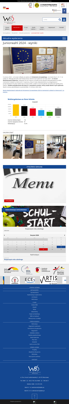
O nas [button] (26, 27)
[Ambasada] (56, 11)
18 (16, 247)
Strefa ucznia (34, 347)
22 (52, 247)
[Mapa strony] (64, 19)
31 (7, 251)
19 (25, 247)
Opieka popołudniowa (34, 335)
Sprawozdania (35, 292)
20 (34, 247)
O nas (34, 302)
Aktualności (15, 33)
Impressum (51, 27)
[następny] (65, 235)
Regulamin (34, 330)
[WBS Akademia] (43, 5)
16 (61, 244)
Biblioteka (34, 354)
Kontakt (61, 27)
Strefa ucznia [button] (42, 28)
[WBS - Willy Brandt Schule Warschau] (64, 11)
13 (34, 244)
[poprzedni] (4, 235)
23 (61, 247)
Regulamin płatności (34, 326)
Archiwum (34, 297)
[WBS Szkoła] (17, 19)
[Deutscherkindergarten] (63, 5)
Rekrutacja (35, 299)
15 (52, 244)
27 (34, 249)
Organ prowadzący (34, 314)
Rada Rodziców (34, 337)
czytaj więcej (9, 200)
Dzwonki (34, 342)
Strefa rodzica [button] (33, 28)
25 (16, 249)
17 (7, 247)
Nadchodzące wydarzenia (34, 295)
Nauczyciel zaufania (34, 356)
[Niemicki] (4, 8)
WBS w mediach (34, 316)
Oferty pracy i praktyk (34, 318)
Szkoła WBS (34, 305)
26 (25, 249)
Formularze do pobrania (34, 328)
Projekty (34, 349)
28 (43, 249)
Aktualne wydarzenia (24, 33)
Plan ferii (34, 339)
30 (61, 249)
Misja (34, 309)
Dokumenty (34, 311)
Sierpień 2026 (34, 235)
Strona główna (7, 28)
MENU (64, 38)
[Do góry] (34, 396)
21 (43, 247)
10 (7, 244)
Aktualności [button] (16, 27)
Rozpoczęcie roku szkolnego (13, 259)
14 (43, 244)
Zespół (34, 307)
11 (16, 244)
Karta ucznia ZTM (34, 344)
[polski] (7, 8)
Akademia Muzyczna (34, 352)
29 (52, 249)
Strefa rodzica (34, 321)
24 (7, 249)
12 (25, 244)
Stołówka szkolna (34, 333)
